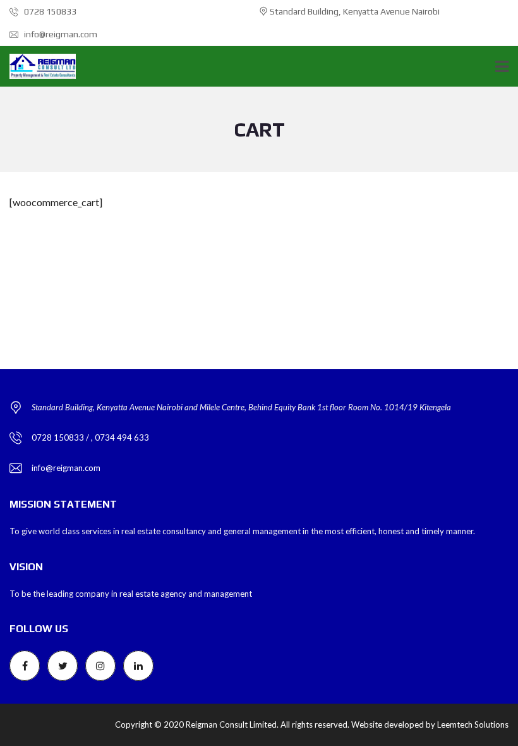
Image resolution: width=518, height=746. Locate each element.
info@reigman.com (59, 34)
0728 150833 (49, 11)
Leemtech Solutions (473, 724)
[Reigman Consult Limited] (38, 66)
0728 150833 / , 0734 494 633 (90, 437)
